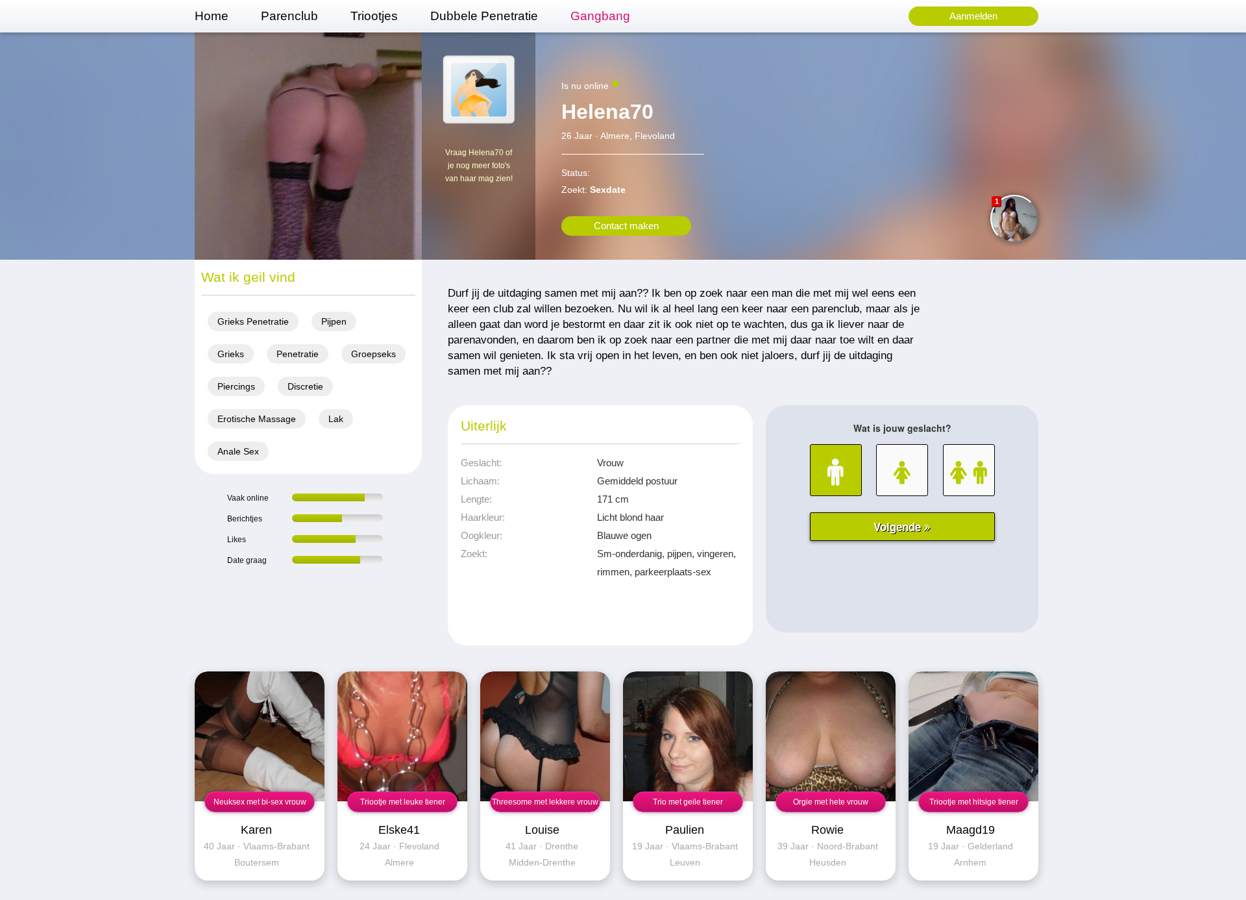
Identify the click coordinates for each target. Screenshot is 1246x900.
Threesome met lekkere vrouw (545, 801)
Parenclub (289, 16)
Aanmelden (973, 15)
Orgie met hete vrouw (830, 801)
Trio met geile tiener (688, 801)
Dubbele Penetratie (484, 16)
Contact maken (626, 225)
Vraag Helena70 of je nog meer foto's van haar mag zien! (479, 165)
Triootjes (374, 16)
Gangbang (600, 16)
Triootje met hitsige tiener (973, 801)
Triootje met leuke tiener (402, 801)
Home (211, 16)
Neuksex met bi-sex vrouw (260, 801)
